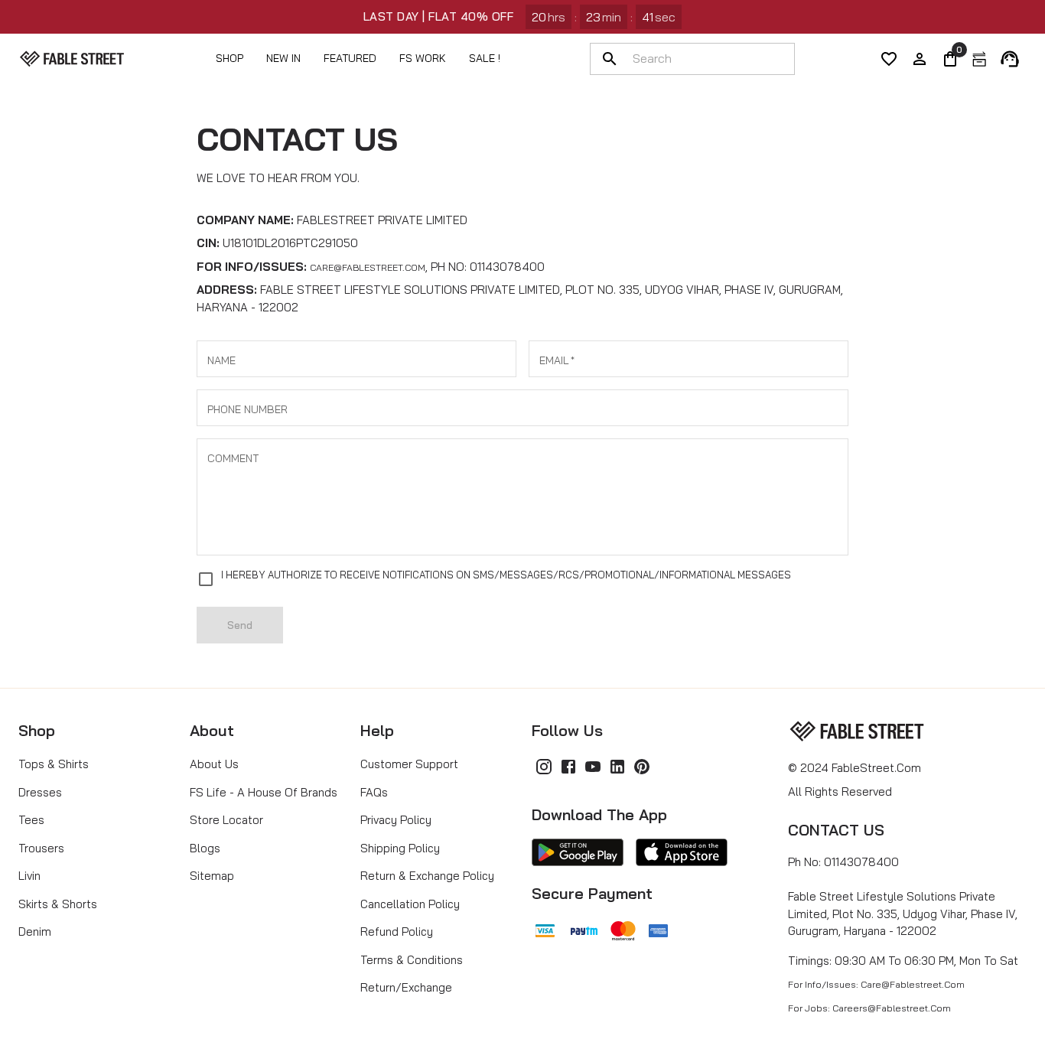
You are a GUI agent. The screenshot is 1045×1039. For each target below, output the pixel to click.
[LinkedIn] (617, 766)
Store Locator (226, 820)
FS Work (422, 58)
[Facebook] (568, 766)
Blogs (205, 848)
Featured (350, 58)
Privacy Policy (395, 820)
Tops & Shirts (53, 764)
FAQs (374, 792)
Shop (229, 58)
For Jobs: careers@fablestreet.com (869, 1008)
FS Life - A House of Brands (263, 792)
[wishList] (889, 59)
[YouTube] (593, 766)
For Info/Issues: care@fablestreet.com (876, 984)
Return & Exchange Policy (427, 875)
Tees (31, 820)
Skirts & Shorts (57, 904)
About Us (214, 764)
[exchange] (979, 59)
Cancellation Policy (410, 904)
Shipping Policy (400, 848)
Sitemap (212, 875)
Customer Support (409, 764)
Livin (29, 875)
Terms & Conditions (411, 960)
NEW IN (283, 58)
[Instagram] (544, 766)
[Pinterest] (642, 766)
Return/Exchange (406, 987)
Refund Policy (396, 931)
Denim (34, 931)
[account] (919, 59)
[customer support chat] (1010, 59)
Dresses (40, 792)
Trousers (41, 848)
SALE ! (484, 58)
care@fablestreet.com (367, 267)
